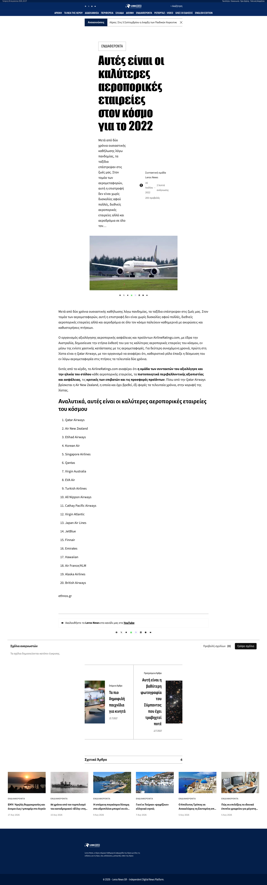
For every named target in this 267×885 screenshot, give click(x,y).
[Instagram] (91, 6)
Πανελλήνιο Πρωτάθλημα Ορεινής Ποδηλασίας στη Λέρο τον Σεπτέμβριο (138, 22)
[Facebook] (85, 6)
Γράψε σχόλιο (245, 646)
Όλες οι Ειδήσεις (184, 13)
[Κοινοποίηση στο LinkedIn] (139, 295)
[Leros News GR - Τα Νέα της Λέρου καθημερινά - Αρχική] (133, 6)
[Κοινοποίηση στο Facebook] (120, 295)
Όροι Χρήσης (244, 1)
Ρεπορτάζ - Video (163, 13)
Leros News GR (119, 879)
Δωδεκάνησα (92, 13)
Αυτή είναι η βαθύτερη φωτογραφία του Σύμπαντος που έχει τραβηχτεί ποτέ (151, 701)
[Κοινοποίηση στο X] (124, 295)
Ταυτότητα (226, 1)
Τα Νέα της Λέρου (73, 13)
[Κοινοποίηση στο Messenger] (127, 295)
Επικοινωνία (235, 1)
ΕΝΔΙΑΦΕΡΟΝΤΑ (112, 46)
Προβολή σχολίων (217, 646)
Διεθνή (130, 13)
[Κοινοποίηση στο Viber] (135, 295)
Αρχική (58, 13)
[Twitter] (88, 6)
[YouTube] (95, 6)
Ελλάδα (120, 13)
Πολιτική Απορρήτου (257, 1)
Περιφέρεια (107, 13)
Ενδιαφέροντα (144, 13)
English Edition (204, 13)
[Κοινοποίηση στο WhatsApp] (131, 295)
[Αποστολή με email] (147, 295)
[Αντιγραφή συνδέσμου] (143, 295)
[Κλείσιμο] (181, 22)
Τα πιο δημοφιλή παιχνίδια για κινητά (117, 702)
